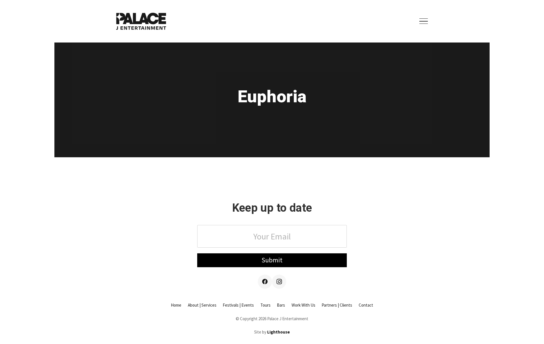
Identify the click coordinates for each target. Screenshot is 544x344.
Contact (366, 305)
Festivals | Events (238, 305)
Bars (281, 305)
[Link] (141, 21)
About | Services (202, 305)
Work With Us (303, 305)
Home (176, 305)
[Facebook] (265, 282)
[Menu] (423, 21)
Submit (272, 260)
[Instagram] (279, 282)
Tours (265, 305)
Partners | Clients (337, 305)
